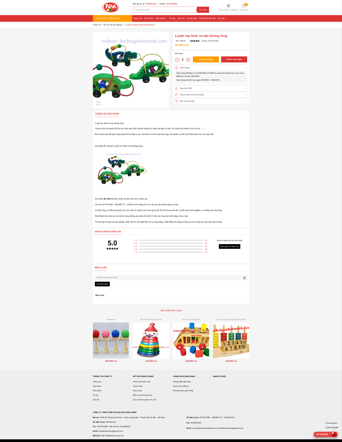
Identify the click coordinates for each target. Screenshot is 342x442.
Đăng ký (234, 10)
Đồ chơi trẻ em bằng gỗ (113, 25)
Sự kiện (221, 18)
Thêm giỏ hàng (206, 59)
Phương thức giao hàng (183, 390)
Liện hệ (181, 18)
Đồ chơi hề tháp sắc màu (151, 319)
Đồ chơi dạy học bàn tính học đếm (231, 319)
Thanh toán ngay (234, 59)
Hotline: (168, 4)
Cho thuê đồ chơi (207, 18)
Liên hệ (96, 400)
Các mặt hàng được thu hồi (144, 400)
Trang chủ (137, 18)
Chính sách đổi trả (181, 386)
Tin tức (172, 18)
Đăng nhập (223, 10)
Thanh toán (191, 18)
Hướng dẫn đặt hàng (182, 381)
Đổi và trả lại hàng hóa (142, 395)
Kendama (111, 319)
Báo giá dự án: (144, 4)
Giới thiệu (149, 18)
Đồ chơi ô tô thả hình (191, 319)
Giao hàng (137, 390)
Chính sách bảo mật (141, 381)
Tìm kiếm (203, 10)
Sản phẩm (160, 18)
